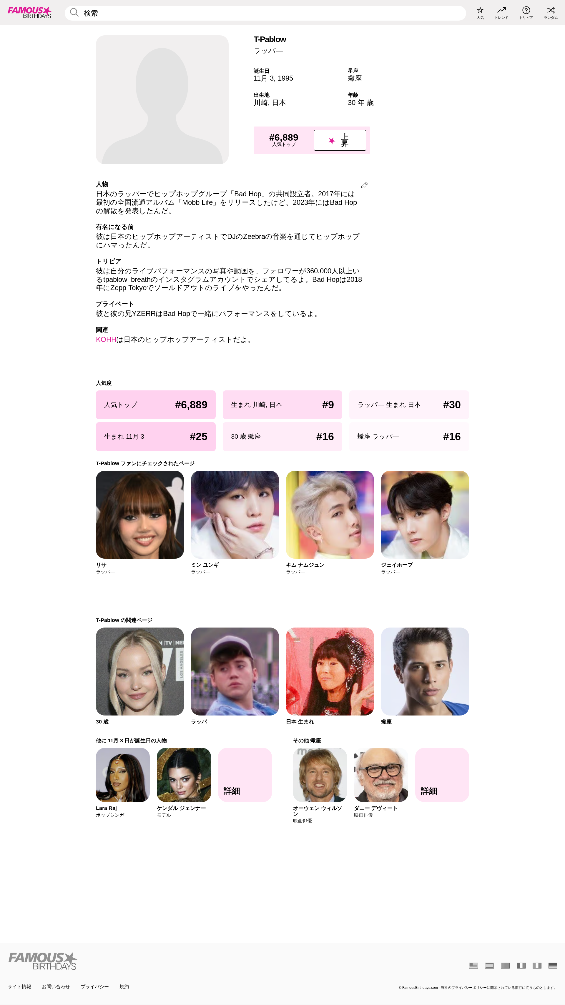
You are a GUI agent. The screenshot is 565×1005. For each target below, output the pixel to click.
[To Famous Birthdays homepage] (29, 12)
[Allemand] (553, 966)
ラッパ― (268, 50)
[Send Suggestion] (364, 186)
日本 (279, 103)
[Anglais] (473, 966)
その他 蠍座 (307, 740)
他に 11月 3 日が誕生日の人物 (131, 740)
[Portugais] (505, 966)
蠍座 (355, 78)
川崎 (261, 103)
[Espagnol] (489, 966)
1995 (285, 78)
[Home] (143, 960)
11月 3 (264, 78)
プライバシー (95, 986)
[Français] (521, 966)
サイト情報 (19, 986)
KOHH (106, 339)
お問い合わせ (56, 986)
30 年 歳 (361, 103)
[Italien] (537, 966)
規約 (124, 986)
